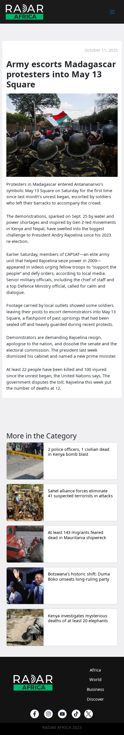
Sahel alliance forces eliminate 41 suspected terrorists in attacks (80, 493)
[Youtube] (62, 714)
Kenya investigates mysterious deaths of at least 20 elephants (78, 618)
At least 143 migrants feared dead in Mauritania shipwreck (77, 534)
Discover (95, 699)
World (95, 679)
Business (95, 689)
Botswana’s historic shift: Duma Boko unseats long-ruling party (79, 576)
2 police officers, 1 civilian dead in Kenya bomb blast (78, 451)
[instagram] (48, 714)
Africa (95, 670)
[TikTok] (76, 714)
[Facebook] (34, 714)
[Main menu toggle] (112, 12)
